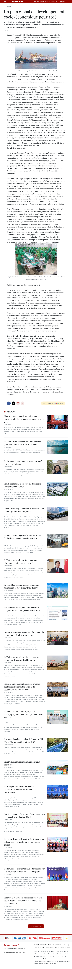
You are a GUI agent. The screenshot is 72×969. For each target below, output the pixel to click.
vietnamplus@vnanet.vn (45, 959)
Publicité (61, 947)
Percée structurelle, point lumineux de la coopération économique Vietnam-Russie (22, 609)
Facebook (9, 403)
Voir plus (11, 412)
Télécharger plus (36, 926)
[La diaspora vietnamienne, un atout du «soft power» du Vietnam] (57, 467)
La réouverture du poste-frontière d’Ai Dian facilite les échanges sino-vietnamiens (23, 537)
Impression (18, 403)
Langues (37, 947)
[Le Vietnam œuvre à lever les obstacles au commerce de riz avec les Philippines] (57, 663)
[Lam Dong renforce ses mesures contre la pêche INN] (57, 767)
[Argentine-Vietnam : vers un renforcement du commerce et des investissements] (57, 638)
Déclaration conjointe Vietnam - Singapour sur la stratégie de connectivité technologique (24, 870)
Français (47, 1)
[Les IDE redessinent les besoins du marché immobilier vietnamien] (57, 489)
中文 (57, 1)
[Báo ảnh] (48, 938)
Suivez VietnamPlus (48, 403)
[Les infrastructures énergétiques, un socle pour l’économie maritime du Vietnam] (57, 447)
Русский (62, 1)
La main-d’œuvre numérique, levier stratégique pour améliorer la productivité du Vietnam (24, 714)
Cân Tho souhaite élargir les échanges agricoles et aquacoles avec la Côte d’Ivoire (24, 815)
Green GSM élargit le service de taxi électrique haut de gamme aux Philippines (24, 510)
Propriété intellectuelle (40, 944)
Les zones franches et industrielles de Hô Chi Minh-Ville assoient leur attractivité (23, 740)
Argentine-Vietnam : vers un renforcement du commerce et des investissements (24, 633)
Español (53, 1)
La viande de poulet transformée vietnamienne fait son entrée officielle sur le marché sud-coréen (24, 842)
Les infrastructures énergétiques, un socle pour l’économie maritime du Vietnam (22, 443)
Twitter (13, 403)
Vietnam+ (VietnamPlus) (17, 1)
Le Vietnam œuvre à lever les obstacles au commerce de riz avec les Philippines (22, 658)
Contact (68, 947)
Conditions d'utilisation (54, 944)
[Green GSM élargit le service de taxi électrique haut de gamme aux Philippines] (57, 514)
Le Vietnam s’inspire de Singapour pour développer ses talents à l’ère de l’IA (21, 561)
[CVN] (24, 938)
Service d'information (51, 947)
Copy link (22, 403)
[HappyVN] (60, 938)
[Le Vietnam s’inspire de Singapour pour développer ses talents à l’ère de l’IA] (57, 566)
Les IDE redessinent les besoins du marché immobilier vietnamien (22, 485)
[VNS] (11, 938)
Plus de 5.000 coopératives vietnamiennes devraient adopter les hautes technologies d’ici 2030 (24, 419)
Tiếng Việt (36, 1)
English (42, 1)
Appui (68, 944)
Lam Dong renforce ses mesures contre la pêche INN (22, 763)
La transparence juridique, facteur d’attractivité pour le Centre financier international (20, 789)
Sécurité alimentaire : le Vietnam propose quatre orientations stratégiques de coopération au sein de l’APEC (22, 686)
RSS (64, 944)
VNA (42, 947)
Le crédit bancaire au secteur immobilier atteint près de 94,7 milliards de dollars (22, 586)
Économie (8, 7)
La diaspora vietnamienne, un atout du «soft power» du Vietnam (23, 462)
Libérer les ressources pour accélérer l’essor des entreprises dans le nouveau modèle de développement (23, 900)
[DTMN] (35, 938)
